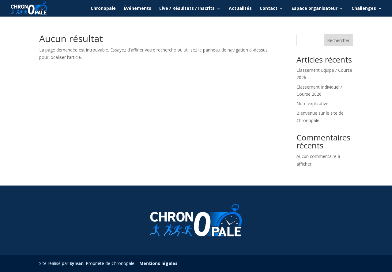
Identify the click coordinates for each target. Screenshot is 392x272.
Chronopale (103, 8)
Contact (268, 8)
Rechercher (338, 40)
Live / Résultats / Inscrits (187, 8)
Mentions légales (158, 263)
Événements (137, 8)
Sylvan (77, 263)
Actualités (240, 8)
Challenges (364, 8)
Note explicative (312, 103)
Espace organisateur (314, 8)
